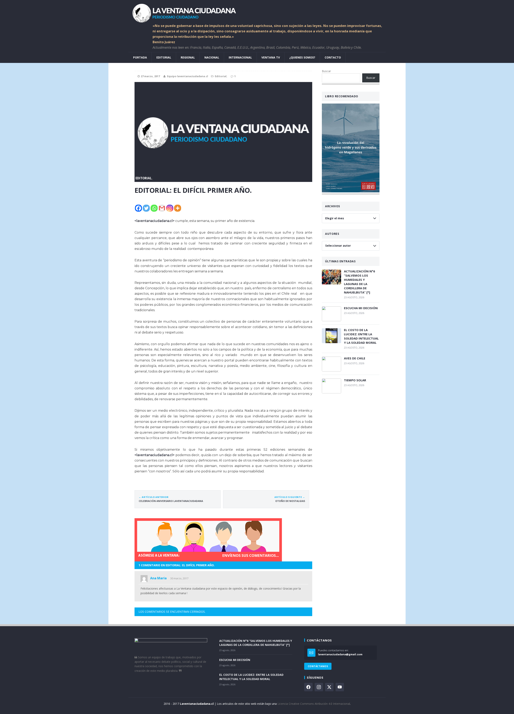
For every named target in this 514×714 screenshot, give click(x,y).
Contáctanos (318, 666)
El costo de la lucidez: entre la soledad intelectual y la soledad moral (361, 336)
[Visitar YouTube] (340, 687)
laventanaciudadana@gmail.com (340, 654)
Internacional (240, 57)
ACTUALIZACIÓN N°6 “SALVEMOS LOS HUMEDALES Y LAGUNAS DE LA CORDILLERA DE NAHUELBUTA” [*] (359, 281)
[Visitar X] (329, 687)
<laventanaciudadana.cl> (154, 221)
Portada (140, 57)
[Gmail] (161, 208)
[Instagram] (169, 208)
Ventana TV (270, 57)
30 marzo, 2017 (179, 578)
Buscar (326, 71)
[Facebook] (138, 208)
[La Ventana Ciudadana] (257, 11)
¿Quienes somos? (302, 57)
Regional (188, 57)
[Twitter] (146, 208)
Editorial (163, 57)
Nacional (211, 57)
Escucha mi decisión (361, 308)
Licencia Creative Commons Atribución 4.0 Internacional (313, 704)
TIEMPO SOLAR (355, 380)
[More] (177, 208)
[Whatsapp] (154, 208)
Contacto (333, 57)
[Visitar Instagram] (319, 687)
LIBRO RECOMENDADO (341, 96)
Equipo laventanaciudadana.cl (187, 76)
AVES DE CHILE (354, 358)
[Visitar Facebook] (308, 687)
